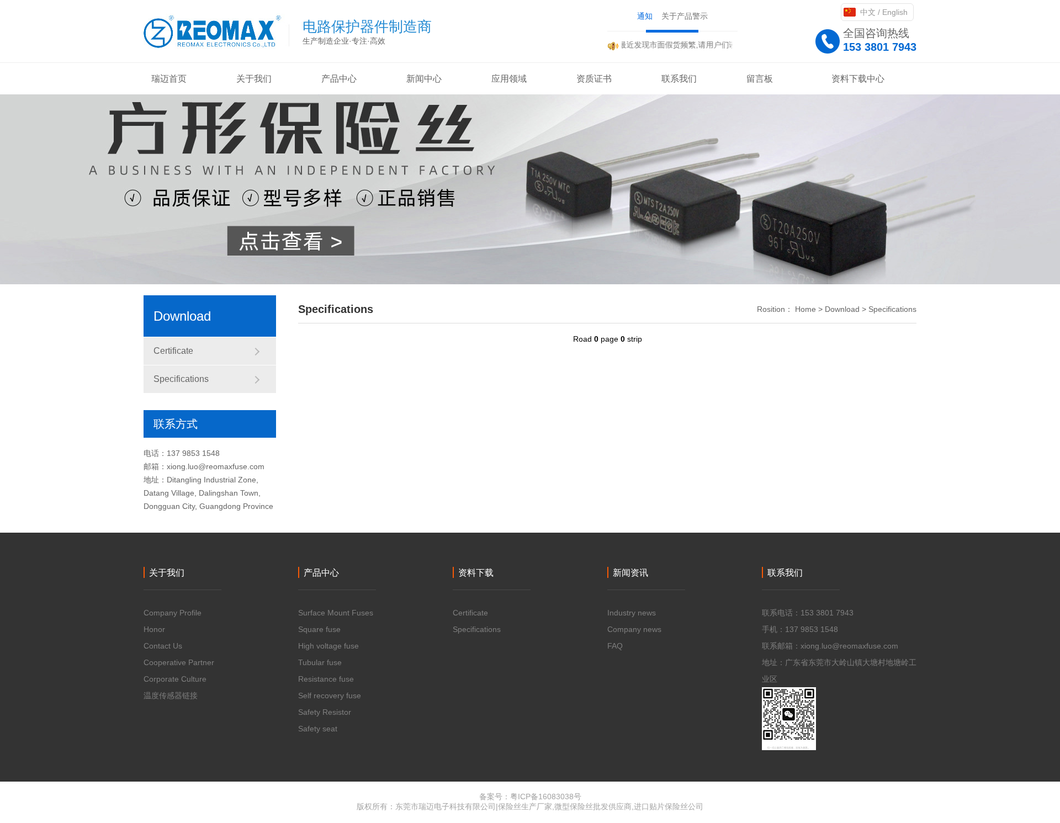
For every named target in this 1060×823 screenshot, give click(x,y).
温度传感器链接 (171, 695)
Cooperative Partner (179, 662)
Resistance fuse (326, 679)
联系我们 (785, 572)
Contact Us (163, 645)
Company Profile (173, 612)
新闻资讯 (630, 572)
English (895, 12)
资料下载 (476, 572)
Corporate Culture (175, 679)
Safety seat (317, 728)
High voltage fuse (328, 645)
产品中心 (321, 572)
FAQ (615, 645)
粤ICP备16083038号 (545, 796)
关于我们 (166, 572)
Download (842, 309)
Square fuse (319, 629)
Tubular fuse (320, 662)
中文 (868, 12)
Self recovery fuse (329, 695)
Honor (154, 629)
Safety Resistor (324, 712)
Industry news (631, 612)
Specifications (181, 379)
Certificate (173, 350)
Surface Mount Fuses (335, 612)
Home (805, 309)
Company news (634, 629)
